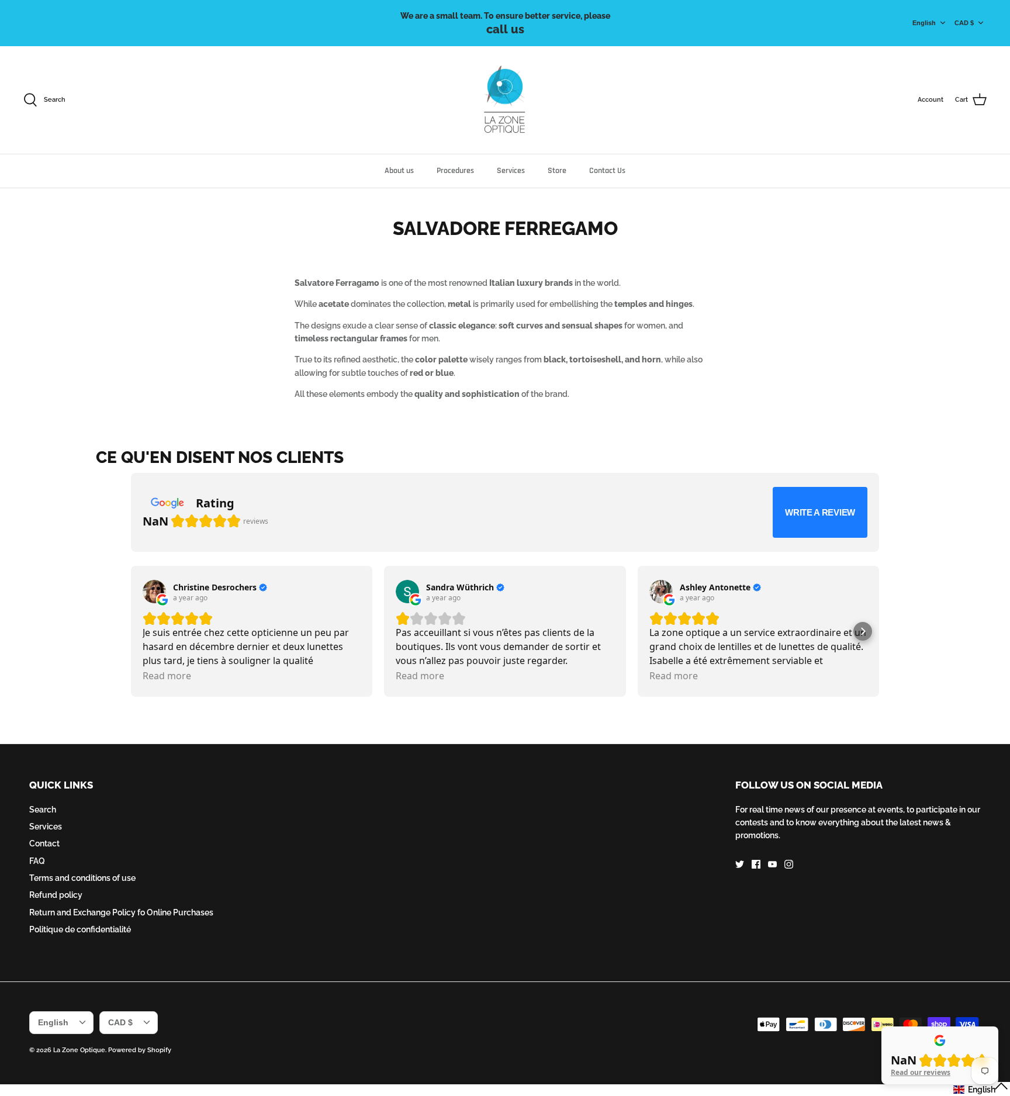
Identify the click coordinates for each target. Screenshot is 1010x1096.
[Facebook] (756, 864)
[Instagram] (788, 864)
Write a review (820, 512)
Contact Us (607, 170)
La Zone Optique (79, 1050)
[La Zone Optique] (505, 100)
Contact (44, 843)
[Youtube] (772, 864)
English (924, 22)
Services (511, 170)
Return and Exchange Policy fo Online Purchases (121, 912)
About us (399, 170)
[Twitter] (739, 864)
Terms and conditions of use (82, 878)
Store (557, 170)
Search (42, 809)
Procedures (455, 170)
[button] (862, 631)
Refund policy (55, 895)
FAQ (37, 861)
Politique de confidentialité (80, 929)
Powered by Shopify (139, 1050)
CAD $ (964, 22)
